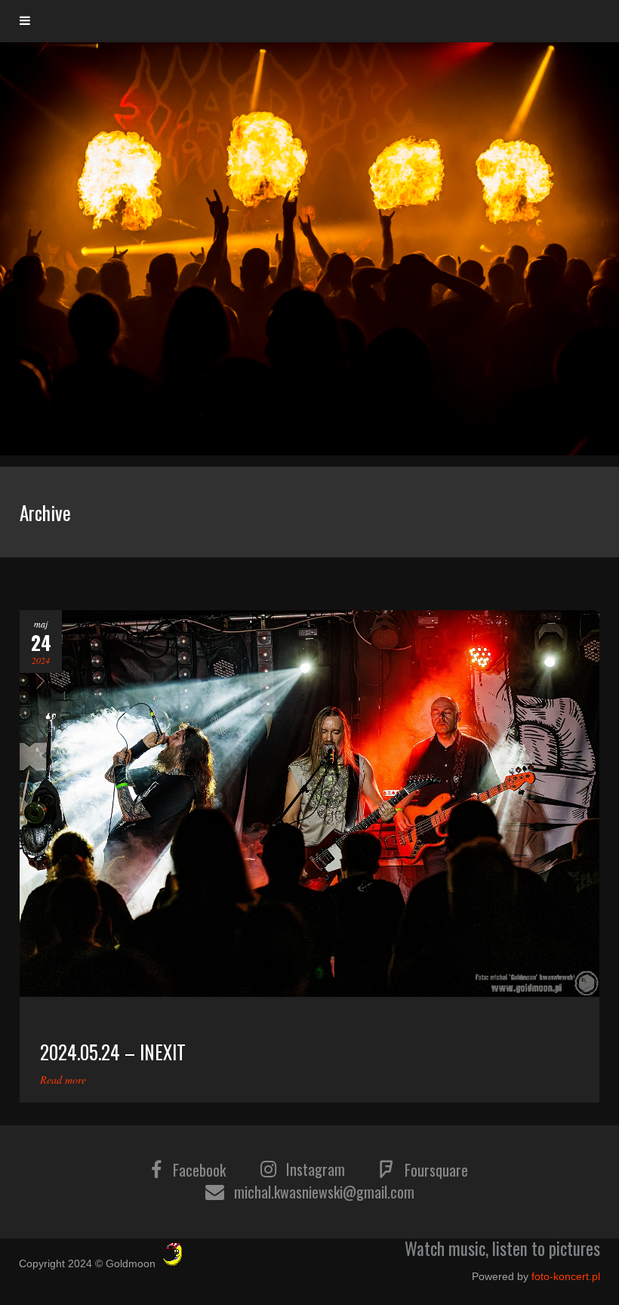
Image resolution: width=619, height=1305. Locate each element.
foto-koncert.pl (565, 1276)
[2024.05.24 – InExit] (309, 803)
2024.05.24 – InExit (113, 1052)
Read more (63, 1079)
